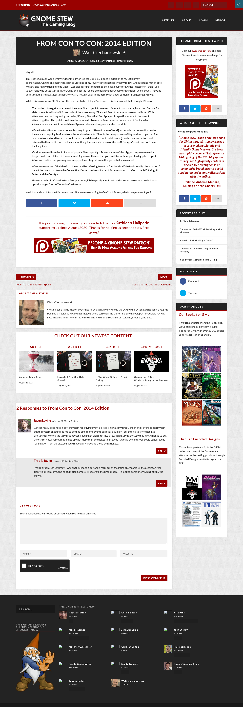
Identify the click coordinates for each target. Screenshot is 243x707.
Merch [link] (220, 20)
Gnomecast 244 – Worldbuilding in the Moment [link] (151, 378)
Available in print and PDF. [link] (199, 334)
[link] (239, 4)
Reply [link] (161, 451)
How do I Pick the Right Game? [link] (197, 240)
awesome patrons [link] (201, 50)
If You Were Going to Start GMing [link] (198, 259)
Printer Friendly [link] (124, 60)
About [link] (187, 20)
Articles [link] (168, 20)
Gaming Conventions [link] (102, 60)
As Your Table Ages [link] (30, 377)
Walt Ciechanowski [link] (102, 52)
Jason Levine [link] (42, 420)
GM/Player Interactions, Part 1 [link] (49, 4)
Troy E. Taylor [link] (43, 460)
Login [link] (203, 20)
